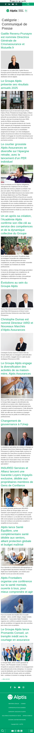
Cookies (23, 703)
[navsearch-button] (2, 730)
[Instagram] (16, 4)
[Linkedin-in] (9, 4)
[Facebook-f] (5, 4)
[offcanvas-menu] (31, 731)
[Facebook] (18, 731)
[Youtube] (12, 4)
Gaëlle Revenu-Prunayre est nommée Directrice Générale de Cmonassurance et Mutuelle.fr (16, 40)
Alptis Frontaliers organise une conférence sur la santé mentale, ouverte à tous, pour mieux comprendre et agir (17, 584)
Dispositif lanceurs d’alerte (17, 711)
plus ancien (5, 679)
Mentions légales (14, 703)
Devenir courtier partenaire (17, 719)
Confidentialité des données (17, 707)
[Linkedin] (21, 731)
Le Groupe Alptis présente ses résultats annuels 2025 (14, 84)
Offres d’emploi (27, 715)
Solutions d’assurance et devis (11, 715)
